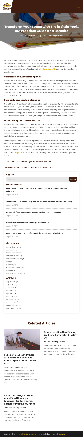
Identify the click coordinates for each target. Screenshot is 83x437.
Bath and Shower (12, 256)
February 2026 (11, 299)
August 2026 (11, 282)
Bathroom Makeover (14, 259)
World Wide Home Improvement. (31, 434)
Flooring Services (56, 35)
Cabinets (9, 270)
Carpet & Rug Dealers (14, 273)
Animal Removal (12, 247)
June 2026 (10, 288)
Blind (8, 262)
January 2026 (11, 302)
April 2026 (10, 293)
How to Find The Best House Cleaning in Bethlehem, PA (27, 223)
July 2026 (9, 285)
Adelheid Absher (29, 35)
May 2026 (10, 290)
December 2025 (12, 305)
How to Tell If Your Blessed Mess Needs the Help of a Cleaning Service (33, 212)
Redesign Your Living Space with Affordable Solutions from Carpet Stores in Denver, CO (20, 359)
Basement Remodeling (14, 253)
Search (73, 179)
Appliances (10, 250)
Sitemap (62, 434)
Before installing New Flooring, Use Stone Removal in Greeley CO (60, 335)
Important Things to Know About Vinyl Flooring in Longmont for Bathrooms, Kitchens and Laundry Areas (19, 399)
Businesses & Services (14, 267)
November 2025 (12, 308)
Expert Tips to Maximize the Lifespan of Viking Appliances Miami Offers (34, 233)
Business (9, 265)
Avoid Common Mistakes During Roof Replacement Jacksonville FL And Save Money (39, 202)
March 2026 (10, 296)
